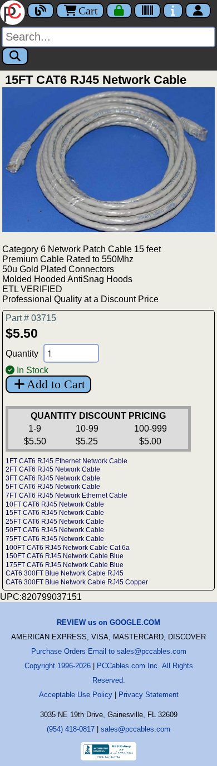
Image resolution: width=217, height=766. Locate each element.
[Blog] (40, 10)
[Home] (13, 11)
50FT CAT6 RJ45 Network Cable (55, 530)
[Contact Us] (173, 10)
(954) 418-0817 (71, 729)
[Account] (198, 10)
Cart (88, 10)
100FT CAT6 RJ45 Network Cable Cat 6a (68, 548)
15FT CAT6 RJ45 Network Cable (55, 513)
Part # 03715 (31, 318)
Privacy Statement (149, 694)
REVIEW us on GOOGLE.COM (108, 622)
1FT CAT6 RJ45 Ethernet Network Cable (66, 461)
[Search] (15, 56)
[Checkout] (119, 10)
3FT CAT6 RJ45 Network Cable (53, 478)
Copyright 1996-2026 (57, 666)
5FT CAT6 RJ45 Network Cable (53, 486)
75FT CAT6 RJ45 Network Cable (55, 539)
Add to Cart (56, 384)
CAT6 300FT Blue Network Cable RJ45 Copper (77, 582)
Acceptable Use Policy (75, 694)
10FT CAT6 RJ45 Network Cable (55, 504)
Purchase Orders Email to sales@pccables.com (108, 651)
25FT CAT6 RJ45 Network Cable (55, 521)
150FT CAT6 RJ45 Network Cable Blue (65, 556)
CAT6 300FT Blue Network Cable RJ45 (65, 573)
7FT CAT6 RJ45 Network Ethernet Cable (66, 495)
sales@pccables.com (135, 729)
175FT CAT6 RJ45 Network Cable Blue (65, 565)
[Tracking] (147, 10)
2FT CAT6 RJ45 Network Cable (53, 469)
